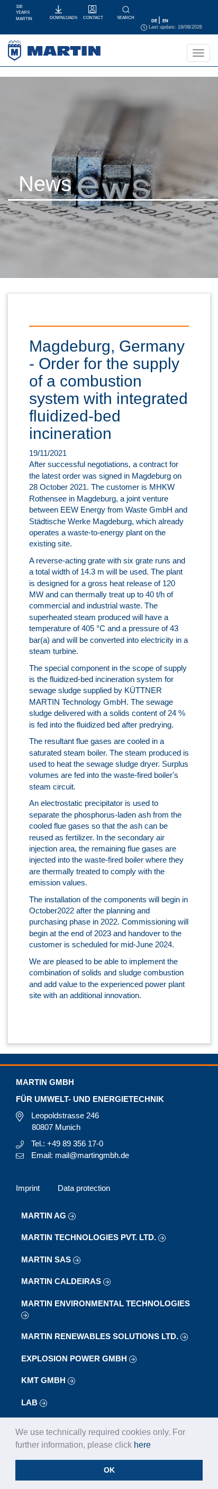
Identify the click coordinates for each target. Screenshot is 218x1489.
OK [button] (109, 1470)
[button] (154, 1445)
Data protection (84, 1187)
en (165, 21)
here (142, 1444)
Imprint (28, 1187)
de (154, 21)
